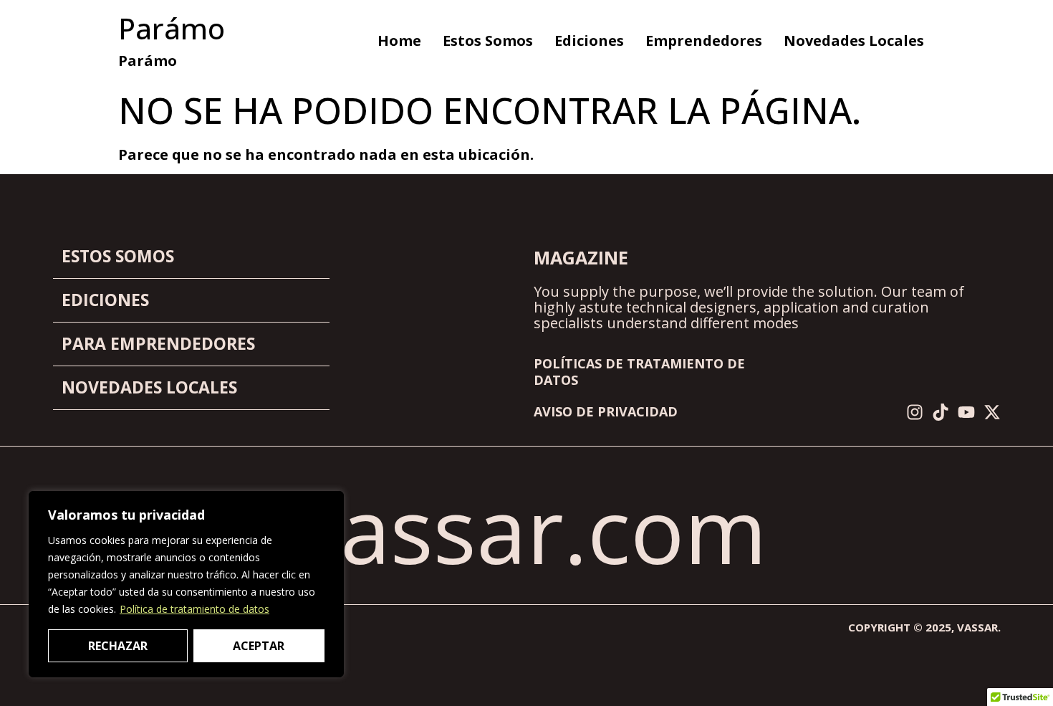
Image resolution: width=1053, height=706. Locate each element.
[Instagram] (914, 412)
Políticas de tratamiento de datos (639, 371)
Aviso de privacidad (606, 411)
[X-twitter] (992, 412)
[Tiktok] (940, 412)
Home (399, 40)
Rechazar (118, 646)
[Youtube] (966, 412)
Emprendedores (703, 40)
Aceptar (258, 646)
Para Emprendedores (158, 343)
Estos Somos (488, 40)
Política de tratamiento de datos (194, 609)
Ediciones (589, 40)
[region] (186, 584)
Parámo (171, 28)
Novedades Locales (854, 40)
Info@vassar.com (410, 529)
